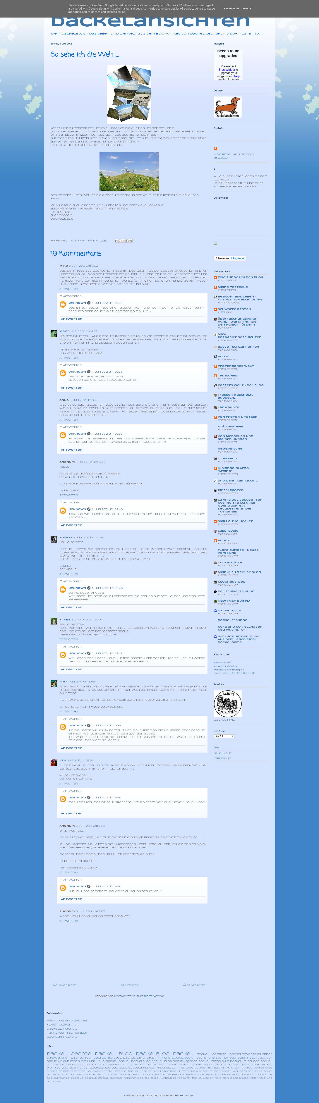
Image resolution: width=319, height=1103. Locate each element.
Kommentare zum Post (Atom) (139, 996)
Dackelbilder (226, 1075)
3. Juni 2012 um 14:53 (82, 331)
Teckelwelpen (108, 1065)
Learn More (231, 8)
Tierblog (115, 1058)
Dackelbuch (263, 1075)
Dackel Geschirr (115, 1071)
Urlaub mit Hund (157, 1058)
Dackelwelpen (183, 1058)
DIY (226, 1058)
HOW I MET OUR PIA (234, 601)
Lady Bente (228, 407)
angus (223, 540)
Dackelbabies (151, 1075)
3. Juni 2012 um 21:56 (88, 537)
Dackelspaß (93, 1078)
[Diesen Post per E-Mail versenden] (117, 241)
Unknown (77, 303)
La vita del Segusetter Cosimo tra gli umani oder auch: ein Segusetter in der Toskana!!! (240, 506)
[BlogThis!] (120, 241)
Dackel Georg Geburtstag (155, 1065)
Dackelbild (208, 1075)
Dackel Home (138, 1071)
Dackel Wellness (234, 1071)
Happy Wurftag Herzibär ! (68, 1033)
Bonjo (223, 356)
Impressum (222, 758)
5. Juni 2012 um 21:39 (106, 726)
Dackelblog (152, 1054)
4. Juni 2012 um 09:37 (107, 303)
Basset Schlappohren (238, 347)
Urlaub (127, 1065)
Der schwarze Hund (236, 591)
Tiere (218, 1078)
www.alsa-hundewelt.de (225, 665)
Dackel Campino (211, 1054)
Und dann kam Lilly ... (238, 481)
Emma (65, 620)
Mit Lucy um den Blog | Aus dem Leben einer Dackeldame (239, 639)
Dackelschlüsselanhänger (133, 1068)
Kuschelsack (167, 1068)
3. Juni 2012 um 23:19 (86, 620)
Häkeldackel (107, 1061)
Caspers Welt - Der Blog (241, 385)
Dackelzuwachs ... (62, 1029)
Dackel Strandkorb (184, 1071)
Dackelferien (58, 1058)
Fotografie (131, 1078)
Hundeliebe (168, 1078)
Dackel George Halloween (83, 1071)
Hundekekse (149, 1078)
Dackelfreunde (232, 620)
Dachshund (206, 1058)
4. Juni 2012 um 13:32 (78, 760)
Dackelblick (229, 611)
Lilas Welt (228, 458)
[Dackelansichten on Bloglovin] (230, 260)
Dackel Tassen (209, 1071)
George (99, 1058)
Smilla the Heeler (235, 521)
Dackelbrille (100, 1068)
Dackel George (69, 1054)
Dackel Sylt (81, 1058)
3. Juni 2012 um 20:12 (90, 462)
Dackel (183, 1054)
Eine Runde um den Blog (240, 277)
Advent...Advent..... (61, 1025)
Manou (65, 537)
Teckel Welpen (203, 1078)
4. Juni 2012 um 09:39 (107, 434)
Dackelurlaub (58, 1061)
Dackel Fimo (204, 1068)
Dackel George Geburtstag (237, 1065)
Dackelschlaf (261, 1058)
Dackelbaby (170, 1075)
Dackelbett (239, 1058)
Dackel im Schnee (244, 1061)
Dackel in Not (81, 1075)
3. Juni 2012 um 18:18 (84, 400)
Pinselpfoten (231, 490)
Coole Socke (230, 563)
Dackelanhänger (75, 1068)
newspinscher (231, 449)
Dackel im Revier (260, 1071)
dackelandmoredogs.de (234, 673)
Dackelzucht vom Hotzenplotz (229, 669)
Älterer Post (194, 985)
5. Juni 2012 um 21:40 (106, 797)
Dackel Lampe (159, 1071)
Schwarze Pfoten (234, 309)
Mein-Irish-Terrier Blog (239, 572)
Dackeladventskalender (250, 1054)
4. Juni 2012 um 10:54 (81, 682)
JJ (61, 760)
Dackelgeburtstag (81, 1065)
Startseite (129, 985)
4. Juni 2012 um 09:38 (107, 372)
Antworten (68, 289)
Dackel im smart (58, 1075)
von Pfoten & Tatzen (238, 417)
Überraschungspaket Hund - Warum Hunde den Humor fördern (238, 322)
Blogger (187, 1096)
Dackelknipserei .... (62, 1037)
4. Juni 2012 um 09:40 (107, 509)
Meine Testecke (233, 287)
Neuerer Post (64, 985)
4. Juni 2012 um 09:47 (107, 653)
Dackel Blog (113, 1054)
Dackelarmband (129, 1075)
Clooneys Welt (232, 582)
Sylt (219, 1058)
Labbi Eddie (228, 531)
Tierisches (227, 376)
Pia (62, 682)
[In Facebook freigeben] (127, 241)
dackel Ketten (57, 1081)
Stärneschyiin (231, 427)
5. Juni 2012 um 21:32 (90, 826)
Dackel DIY (132, 1058)
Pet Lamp (183, 1078)
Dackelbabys (189, 1075)
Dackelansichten (151, 22)
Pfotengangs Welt (236, 366)
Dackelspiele (112, 1078)
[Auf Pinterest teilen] (131, 241)
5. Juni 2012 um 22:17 (90, 911)
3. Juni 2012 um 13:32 (83, 266)
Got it (247, 8)
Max (63, 331)
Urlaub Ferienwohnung (255, 1078)
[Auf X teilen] (124, 241)
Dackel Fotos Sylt (214, 1061)
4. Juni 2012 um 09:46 (107, 588)
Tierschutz (230, 1078)
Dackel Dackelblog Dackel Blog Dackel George (158, 1061)
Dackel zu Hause (104, 1075)
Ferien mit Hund (82, 1061)
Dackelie (77, 1078)
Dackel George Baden (195, 1065)
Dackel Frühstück (227, 1068)
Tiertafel (186, 1068)
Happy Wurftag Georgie (67, 1021)
